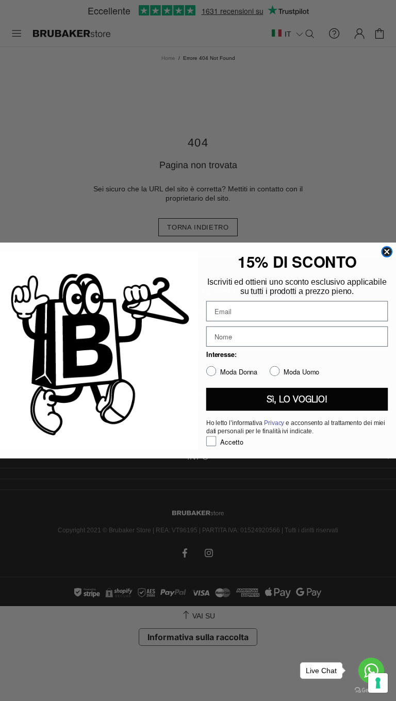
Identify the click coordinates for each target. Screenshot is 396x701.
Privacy (274, 423)
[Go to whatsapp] (371, 670)
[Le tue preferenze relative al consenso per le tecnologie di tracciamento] (378, 683)
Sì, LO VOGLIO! (297, 399)
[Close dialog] (387, 252)
